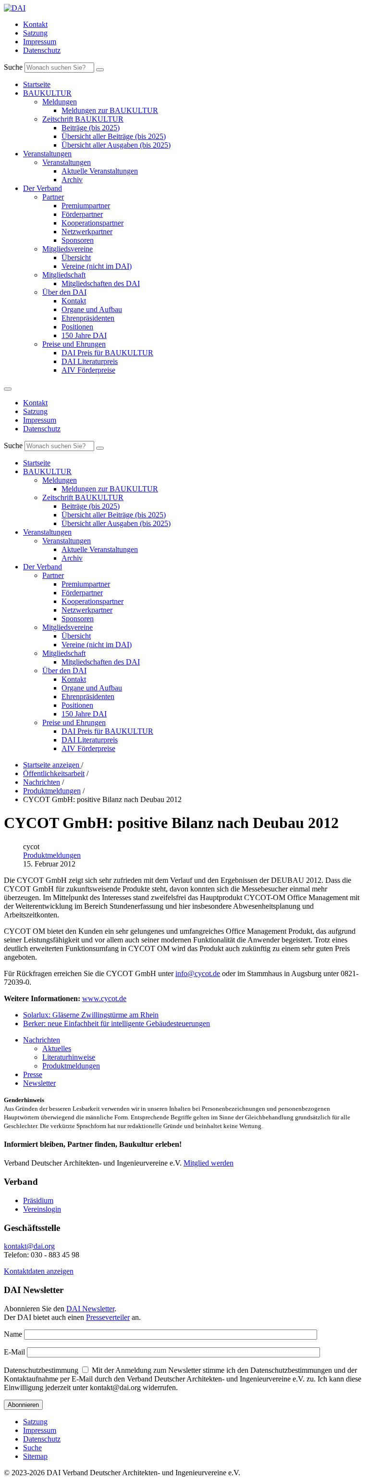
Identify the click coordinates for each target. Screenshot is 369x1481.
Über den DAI (64, 292)
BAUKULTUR (47, 93)
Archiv (72, 180)
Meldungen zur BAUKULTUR (110, 110)
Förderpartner (82, 214)
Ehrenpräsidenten (88, 318)
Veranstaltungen (47, 154)
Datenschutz (42, 50)
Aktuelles (56, 1048)
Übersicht (76, 257)
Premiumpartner (86, 205)
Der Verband (42, 188)
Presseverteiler (108, 1317)
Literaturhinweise (68, 1057)
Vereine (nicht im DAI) (97, 266)
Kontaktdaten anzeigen (39, 1271)
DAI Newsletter (90, 1309)
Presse (32, 1074)
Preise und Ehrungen (74, 344)
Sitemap (35, 1456)
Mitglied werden (209, 1163)
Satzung (35, 33)
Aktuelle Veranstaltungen (100, 171)
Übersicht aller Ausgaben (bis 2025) (116, 145)
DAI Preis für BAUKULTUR (107, 353)
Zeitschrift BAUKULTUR (82, 119)
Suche (13, 67)
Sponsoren (78, 240)
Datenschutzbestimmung (41, 1370)
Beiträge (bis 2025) (91, 128)
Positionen (77, 327)
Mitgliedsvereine (67, 249)
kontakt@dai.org (29, 1246)
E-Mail (14, 1352)
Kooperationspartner (92, 223)
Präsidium (38, 1200)
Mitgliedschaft (64, 275)
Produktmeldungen (52, 855)
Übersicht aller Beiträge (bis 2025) (114, 136)
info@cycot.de (197, 973)
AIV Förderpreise (88, 370)
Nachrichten (41, 1040)
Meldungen (59, 102)
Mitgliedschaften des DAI (101, 283)
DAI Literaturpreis (90, 361)
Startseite (36, 84)
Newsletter (39, 1083)
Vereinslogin (42, 1209)
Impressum (39, 42)
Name (13, 1334)
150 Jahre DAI (84, 335)
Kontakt (35, 24)
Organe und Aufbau (92, 309)
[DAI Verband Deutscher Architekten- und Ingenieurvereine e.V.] (14, 8)
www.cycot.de (104, 998)
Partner (53, 197)
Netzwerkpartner (87, 231)
